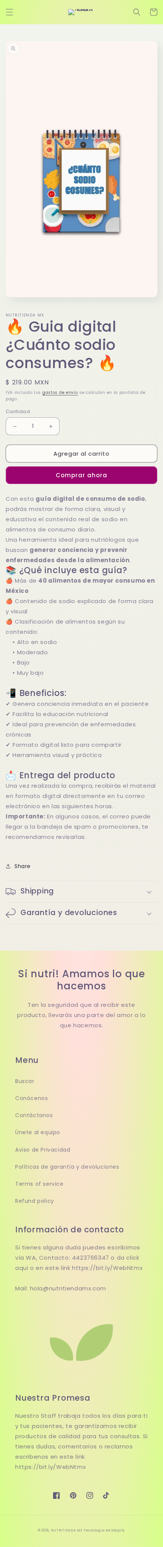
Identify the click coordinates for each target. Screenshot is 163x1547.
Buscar (24, 1081)
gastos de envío (60, 392)
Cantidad (18, 411)
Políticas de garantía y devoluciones (67, 1167)
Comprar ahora (81, 475)
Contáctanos (34, 1115)
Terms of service (39, 1184)
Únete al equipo (37, 1132)
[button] (9, 12)
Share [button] (22, 866)
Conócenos (31, 1098)
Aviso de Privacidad (42, 1150)
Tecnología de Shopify (104, 1530)
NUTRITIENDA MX (67, 1530)
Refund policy (34, 1201)
